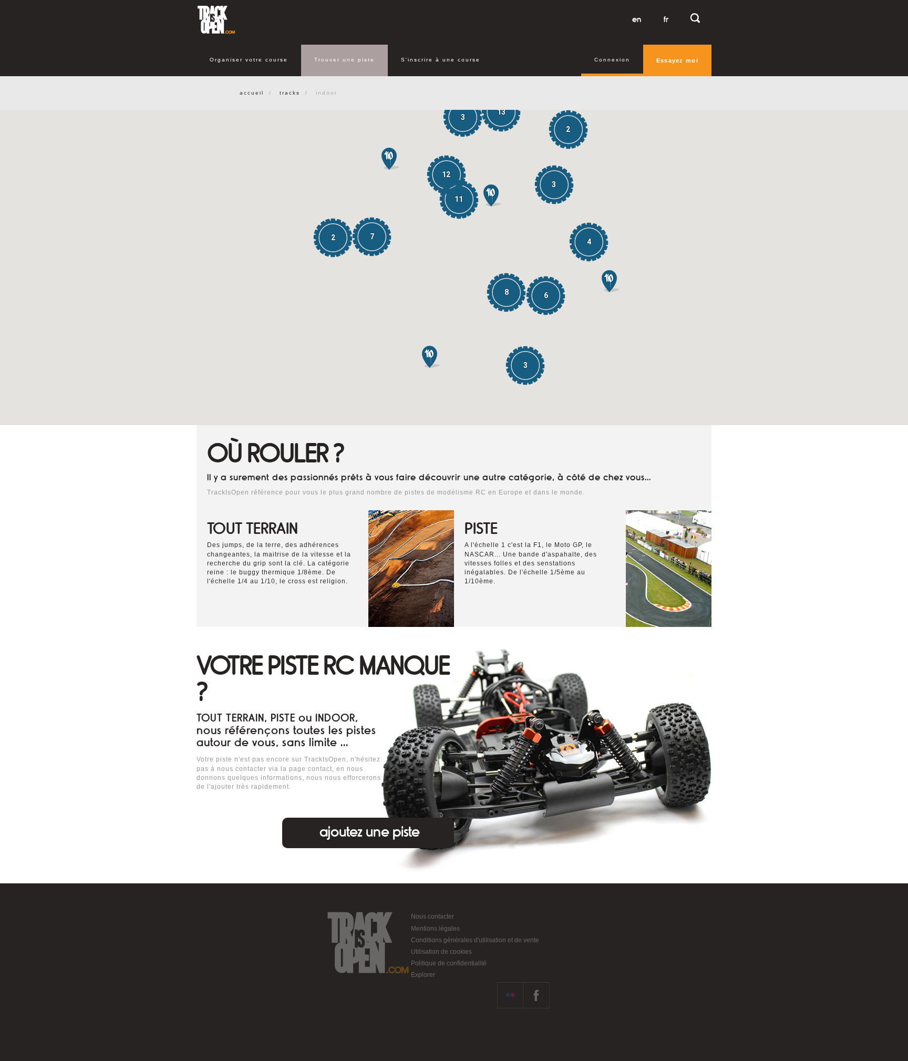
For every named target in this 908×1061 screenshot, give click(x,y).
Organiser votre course (249, 60)
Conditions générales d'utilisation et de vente (475, 940)
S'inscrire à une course (440, 60)
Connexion (612, 60)
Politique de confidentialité (449, 963)
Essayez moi (677, 60)
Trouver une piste (344, 60)
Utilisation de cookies (441, 951)
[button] (611, 281)
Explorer (423, 974)
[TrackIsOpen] (216, 19)
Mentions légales (435, 928)
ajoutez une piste (369, 832)
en (636, 19)
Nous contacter (432, 916)
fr (666, 19)
